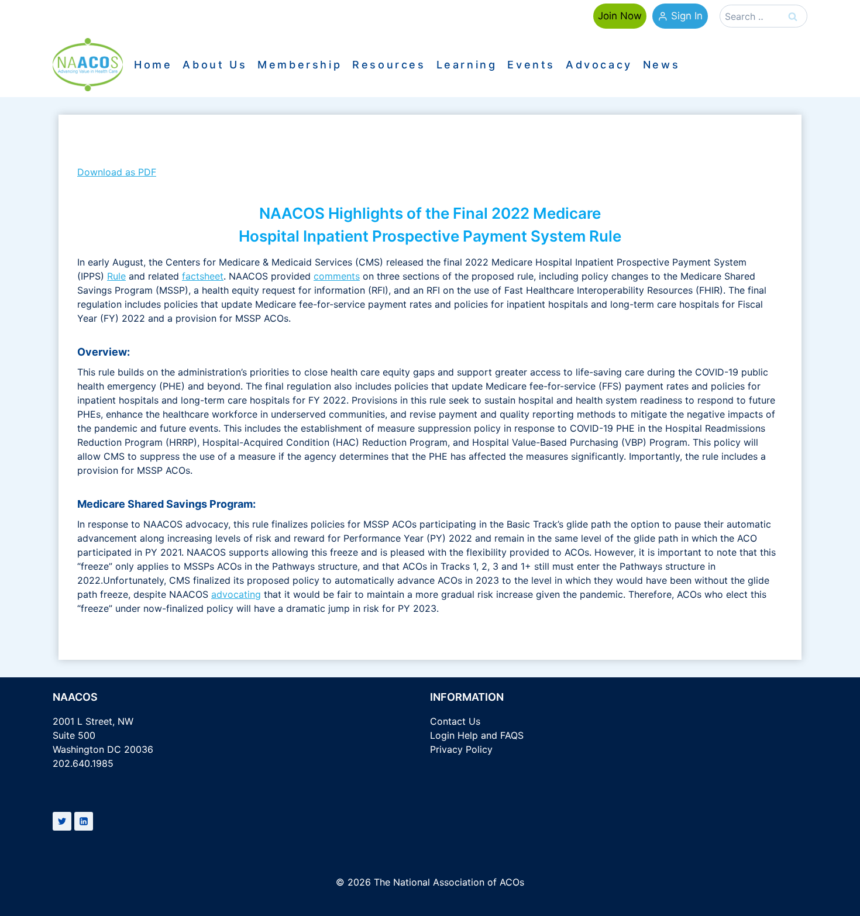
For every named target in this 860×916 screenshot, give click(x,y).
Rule (116, 276)
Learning (466, 65)
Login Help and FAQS (477, 735)
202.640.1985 (83, 763)
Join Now (620, 16)
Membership (299, 65)
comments (337, 276)
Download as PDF (116, 172)
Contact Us (455, 721)
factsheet (202, 276)
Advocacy (599, 65)
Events (531, 65)
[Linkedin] (83, 821)
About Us (215, 65)
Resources (388, 65)
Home (153, 65)
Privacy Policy (461, 749)
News (661, 65)
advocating (236, 594)
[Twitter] (62, 821)
